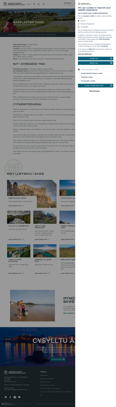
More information (94, 91)
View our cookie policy (85, 54)
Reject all (94, 63)
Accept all (94, 58)
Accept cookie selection (94, 85)
